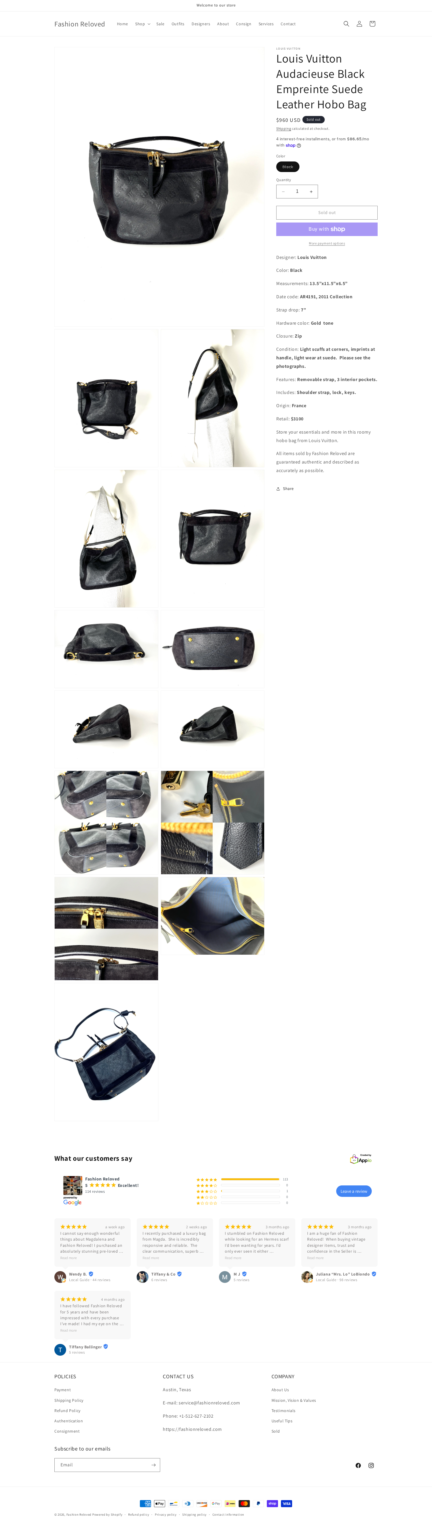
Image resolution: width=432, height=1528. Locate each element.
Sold (276, 1431)
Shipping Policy (68, 1400)
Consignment (67, 1431)
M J (237, 1274)
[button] (142, 24)
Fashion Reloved (79, 1514)
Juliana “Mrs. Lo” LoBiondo (343, 1274)
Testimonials (284, 1410)
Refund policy (138, 1514)
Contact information (228, 1514)
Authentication (68, 1420)
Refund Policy (67, 1410)
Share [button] (288, 488)
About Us (280, 1389)
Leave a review (354, 1191)
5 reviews (241, 1279)
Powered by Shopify (107, 1514)
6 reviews (159, 1279)
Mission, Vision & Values (294, 1400)
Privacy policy (166, 1514)
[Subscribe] (153, 1465)
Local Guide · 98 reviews (336, 1279)
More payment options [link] (327, 243)
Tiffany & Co (163, 1274)
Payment (62, 1389)
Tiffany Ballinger (85, 1347)
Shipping (283, 128)
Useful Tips (282, 1420)
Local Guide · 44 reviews (89, 1279)
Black (290, 168)
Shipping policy (194, 1514)
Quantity (283, 180)
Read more (68, 1257)
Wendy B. (78, 1274)
